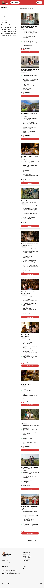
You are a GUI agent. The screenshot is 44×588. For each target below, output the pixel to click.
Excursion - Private (27, 554)
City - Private (25, 560)
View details (29, 51)
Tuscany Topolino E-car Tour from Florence (9, 35)
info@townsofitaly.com (7, 562)
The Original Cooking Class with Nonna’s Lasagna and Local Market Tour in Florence (9, 31)
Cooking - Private (26, 557)
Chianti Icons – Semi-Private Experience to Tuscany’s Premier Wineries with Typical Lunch (9, 27)
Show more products (32, 540)
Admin (41, 583)
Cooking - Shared (26, 559)
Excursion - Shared (27, 556)
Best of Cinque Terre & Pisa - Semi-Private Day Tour (9, 33)
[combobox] (39, 2)
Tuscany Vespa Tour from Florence (8, 29)
